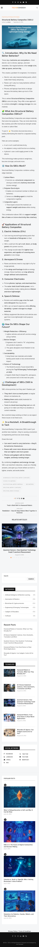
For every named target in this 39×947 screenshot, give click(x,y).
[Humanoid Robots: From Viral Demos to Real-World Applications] (9, 717)
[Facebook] (12, 2)
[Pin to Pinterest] (21, 498)
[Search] (37, 7)
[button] (3, 540)
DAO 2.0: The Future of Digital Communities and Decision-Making (18, 846)
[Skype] (26, 2)
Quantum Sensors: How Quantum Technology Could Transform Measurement (19, 551)
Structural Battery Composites (12, 487)
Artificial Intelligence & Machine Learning (20, 595)
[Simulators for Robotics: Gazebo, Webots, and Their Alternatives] (19, 901)
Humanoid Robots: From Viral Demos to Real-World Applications (25, 716)
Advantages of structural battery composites (16, 477)
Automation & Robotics (20, 599)
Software (20, 616)
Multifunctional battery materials (13, 484)
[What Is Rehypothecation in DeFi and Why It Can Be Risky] (19, 797)
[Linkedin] (20, 2)
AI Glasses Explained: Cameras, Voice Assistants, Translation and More (26, 687)
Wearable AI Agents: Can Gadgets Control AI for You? (25, 731)
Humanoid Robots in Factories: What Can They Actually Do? (25, 672)
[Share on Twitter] (19, 498)
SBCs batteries (30, 484)
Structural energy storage (11, 491)
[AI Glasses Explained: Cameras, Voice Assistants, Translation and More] (9, 688)
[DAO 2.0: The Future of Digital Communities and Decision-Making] (19, 831)
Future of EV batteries (9, 481)
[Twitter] (15, 2)
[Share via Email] (23, 498)
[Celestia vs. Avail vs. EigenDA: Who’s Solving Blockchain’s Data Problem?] (19, 866)
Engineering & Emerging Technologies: (20, 607)
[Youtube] (23, 2)
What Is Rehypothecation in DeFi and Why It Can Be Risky (18, 811)
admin (9, 22)
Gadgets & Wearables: (20, 611)
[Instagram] (18, 2)
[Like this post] (15, 498)
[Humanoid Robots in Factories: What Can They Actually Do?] (9, 673)
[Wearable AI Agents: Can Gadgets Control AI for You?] (9, 732)
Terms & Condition (25, 931)
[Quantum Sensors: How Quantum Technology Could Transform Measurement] (19, 535)
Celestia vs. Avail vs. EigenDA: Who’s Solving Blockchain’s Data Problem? (18, 880)
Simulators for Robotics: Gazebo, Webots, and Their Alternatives (19, 915)
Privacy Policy (12, 931)
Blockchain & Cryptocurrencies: (20, 603)
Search (6, 576)
